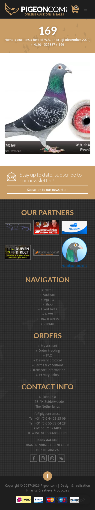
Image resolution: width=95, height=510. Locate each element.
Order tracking (49, 350)
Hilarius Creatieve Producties (47, 490)
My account (49, 345)
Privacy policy (49, 375)
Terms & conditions (49, 365)
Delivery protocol (49, 360)
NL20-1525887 (44, 44)
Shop (49, 304)
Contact (49, 323)
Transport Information (49, 370)
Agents (49, 299)
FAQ (49, 355)
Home (9, 39)
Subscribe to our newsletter (47, 189)
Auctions (23, 39)
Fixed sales (49, 309)
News (49, 314)
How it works (49, 319)
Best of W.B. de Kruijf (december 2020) (61, 39)
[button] (69, 499)
